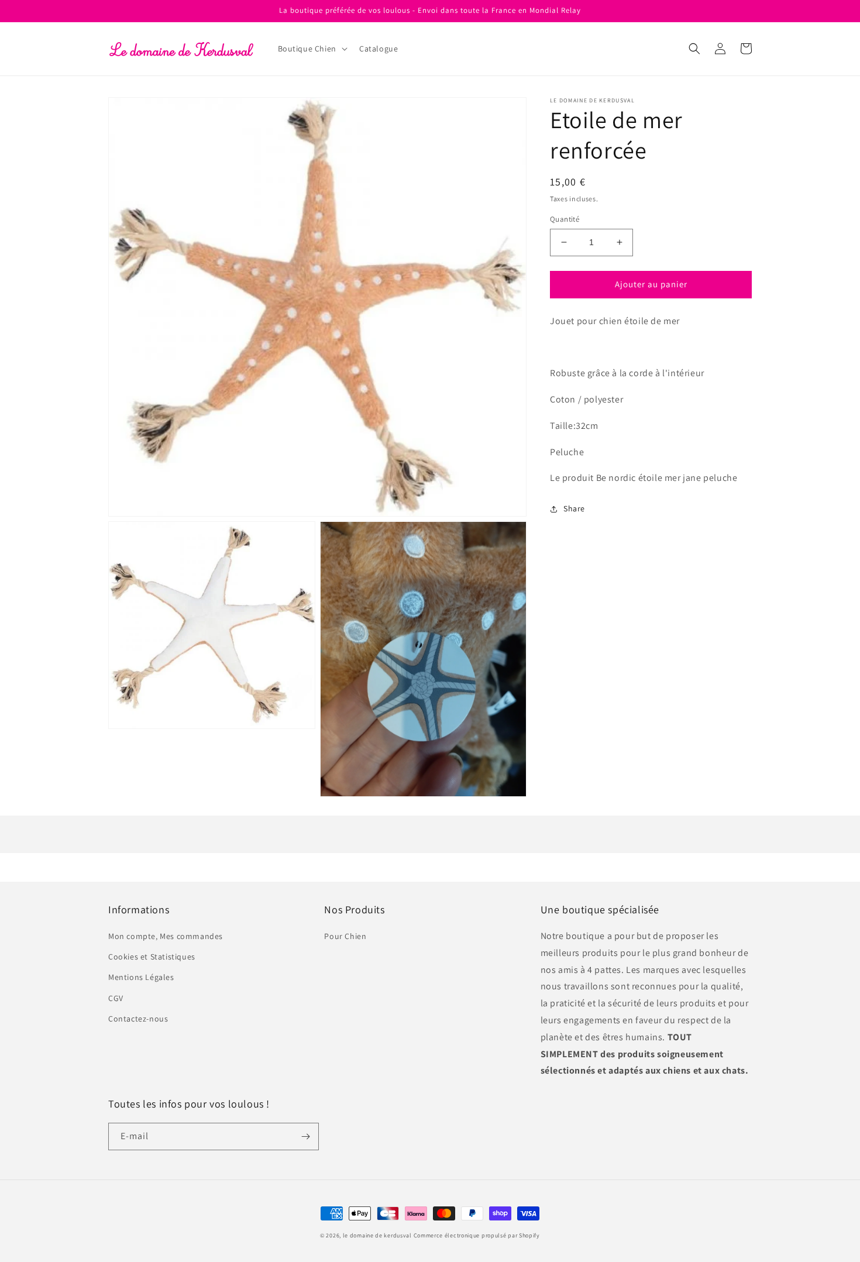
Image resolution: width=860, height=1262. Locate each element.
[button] (311, 48)
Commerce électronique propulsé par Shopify (477, 1235)
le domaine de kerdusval (377, 1235)
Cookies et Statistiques (151, 956)
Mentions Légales (141, 977)
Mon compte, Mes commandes (165, 936)
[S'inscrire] (305, 1136)
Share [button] (574, 508)
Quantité (564, 219)
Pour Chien (345, 936)
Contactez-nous (138, 1018)
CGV (115, 998)
